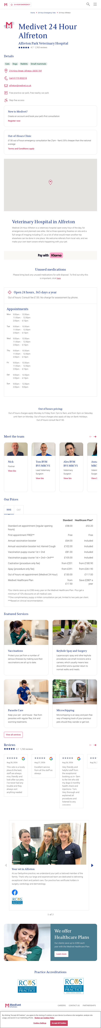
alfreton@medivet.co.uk (20, 85)
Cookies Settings (39, 1023)
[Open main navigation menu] (95, 4)
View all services (13, 734)
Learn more (61, 954)
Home (33, 13)
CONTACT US (74, 1005)
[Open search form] (87, 4)
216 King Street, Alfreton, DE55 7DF (25, 71)
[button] (50, 182)
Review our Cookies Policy (44, 1018)
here (59, 278)
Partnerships (89, 1005)
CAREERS (62, 1005)
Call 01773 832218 (18, 78)
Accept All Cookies (59, 1023)
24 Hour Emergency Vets (47, 13)
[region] (50, 1019)
